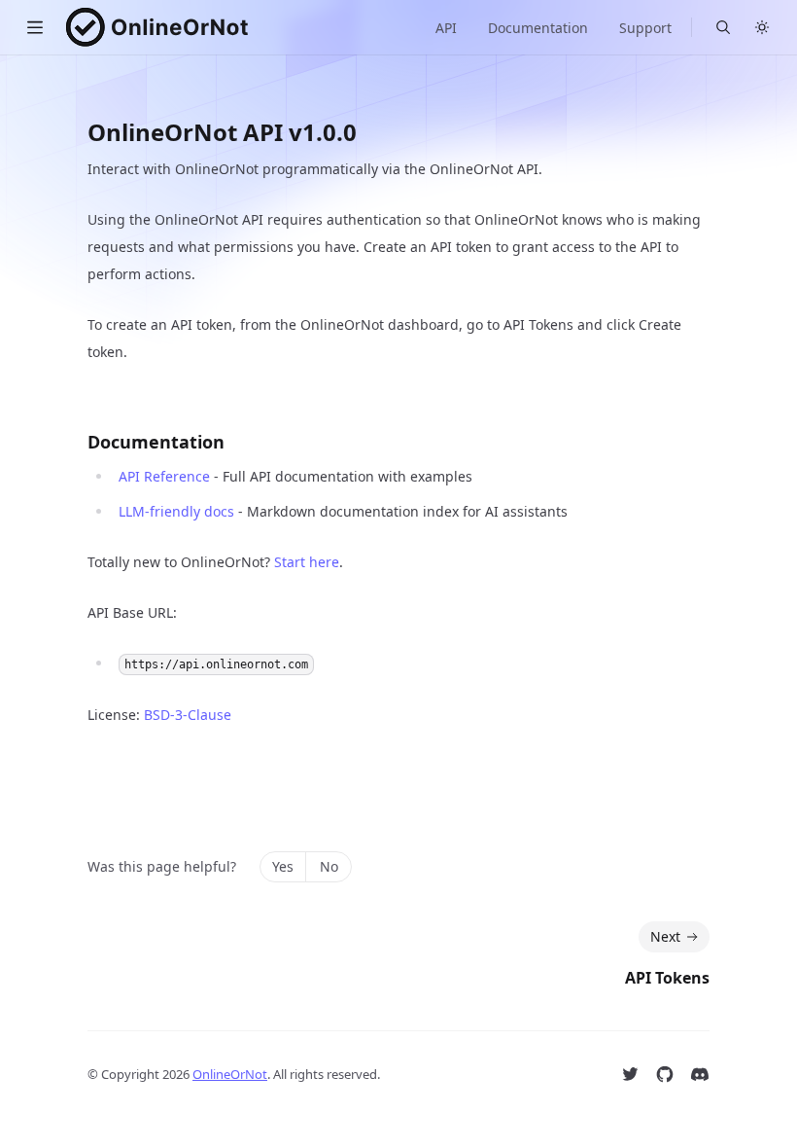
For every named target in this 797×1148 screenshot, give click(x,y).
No (329, 866)
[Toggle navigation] (35, 27)
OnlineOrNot (229, 1074)
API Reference (164, 476)
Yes (283, 866)
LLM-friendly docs (176, 511)
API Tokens (667, 977)
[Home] (157, 27)
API (446, 27)
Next (665, 936)
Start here (306, 562)
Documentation (538, 27)
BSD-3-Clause (187, 714)
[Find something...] (723, 27)
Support (645, 27)
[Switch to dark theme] (762, 27)
